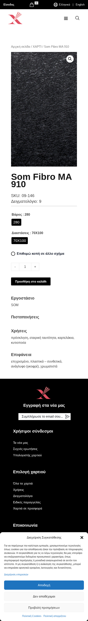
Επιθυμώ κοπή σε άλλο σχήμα (40, 253)
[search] (77, 18)
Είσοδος (8, 4)
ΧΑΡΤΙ (37, 46)
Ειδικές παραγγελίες (27, 502)
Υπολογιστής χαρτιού (27, 455)
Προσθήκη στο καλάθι (30, 281)
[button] (82, 537)
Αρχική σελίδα (20, 46)
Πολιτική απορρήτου (54, 616)
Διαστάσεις (20, 233)
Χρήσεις (18, 489)
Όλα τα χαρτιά (23, 483)
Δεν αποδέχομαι (44, 596)
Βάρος (17, 214)
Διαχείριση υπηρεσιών (16, 574)
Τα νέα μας (20, 442)
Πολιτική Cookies (31, 616)
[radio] (16, 222)
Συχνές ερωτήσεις (25, 449)
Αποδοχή (44, 585)
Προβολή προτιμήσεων (44, 607)
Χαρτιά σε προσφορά (27, 508)
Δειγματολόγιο (23, 496)
